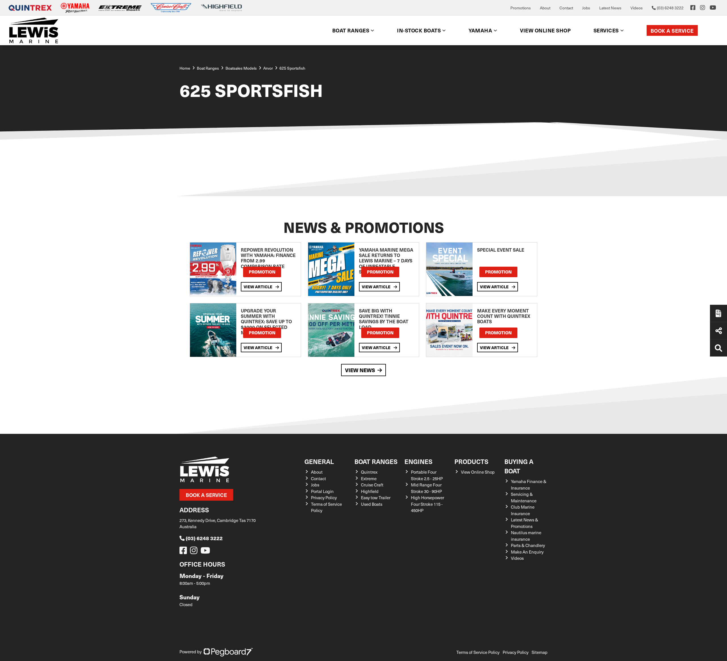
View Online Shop (478, 472)
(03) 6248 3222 (204, 538)
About (545, 8)
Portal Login (322, 491)
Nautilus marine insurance (526, 535)
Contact (566, 8)
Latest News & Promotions (524, 523)
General (319, 461)
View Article (258, 286)
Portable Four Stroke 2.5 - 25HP (427, 475)
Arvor (268, 68)
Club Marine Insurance (522, 510)
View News (360, 370)
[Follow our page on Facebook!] (693, 8)
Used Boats (371, 504)
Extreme (369, 478)
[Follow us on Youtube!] (206, 552)
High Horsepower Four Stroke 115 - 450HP (427, 503)
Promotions (520, 8)
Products (471, 461)
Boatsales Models (241, 68)
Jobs (586, 8)
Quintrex (369, 472)
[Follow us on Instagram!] (195, 552)
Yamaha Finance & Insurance (528, 484)
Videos (636, 8)
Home (184, 68)
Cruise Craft (372, 485)
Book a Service (672, 30)
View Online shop (545, 30)
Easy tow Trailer (375, 497)
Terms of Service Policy (478, 652)
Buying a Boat (518, 466)
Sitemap (540, 652)
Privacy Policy (324, 497)
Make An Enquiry (527, 552)
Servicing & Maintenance (523, 497)
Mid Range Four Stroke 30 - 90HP (426, 488)
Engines (418, 461)
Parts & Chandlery (528, 545)
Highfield (370, 491)
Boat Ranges (376, 461)
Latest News (610, 8)
